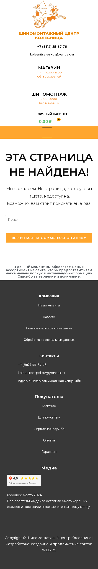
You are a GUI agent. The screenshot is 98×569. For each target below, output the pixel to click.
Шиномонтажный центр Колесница (49, 35)
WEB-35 (49, 550)
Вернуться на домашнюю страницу (49, 238)
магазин (49, 67)
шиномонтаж (49, 94)
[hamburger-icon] (47, 132)
